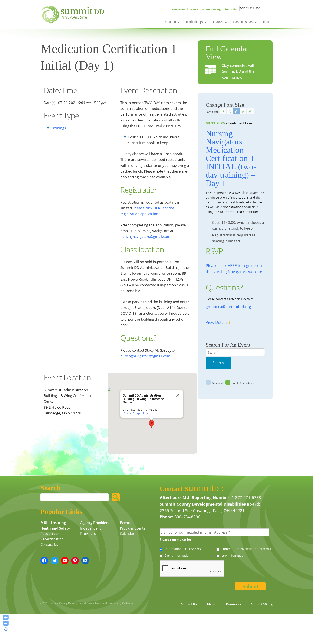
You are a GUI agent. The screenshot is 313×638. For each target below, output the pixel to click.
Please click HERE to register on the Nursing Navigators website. (234, 268)
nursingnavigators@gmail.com (145, 236)
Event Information (177, 555)
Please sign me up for (175, 539)
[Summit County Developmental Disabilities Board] (74, 13)
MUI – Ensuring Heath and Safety (55, 525)
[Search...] (116, 497)
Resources (48, 533)
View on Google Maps (136, 413)
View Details (217, 322)
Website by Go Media (121, 603)
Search (194, 9)
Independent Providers (90, 531)
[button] (151, 424)
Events (125, 522)
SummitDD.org (211, 9)
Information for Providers (183, 549)
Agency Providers (94, 522)
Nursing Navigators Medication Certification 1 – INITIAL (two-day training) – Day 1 (233, 158)
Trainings (58, 128)
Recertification (52, 539)
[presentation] (192, 568)
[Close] (178, 395)
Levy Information (233, 555)
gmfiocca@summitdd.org (228, 306)
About (211, 604)
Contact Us (178, 9)
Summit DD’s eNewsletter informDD (246, 549)
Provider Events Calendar (132, 531)
